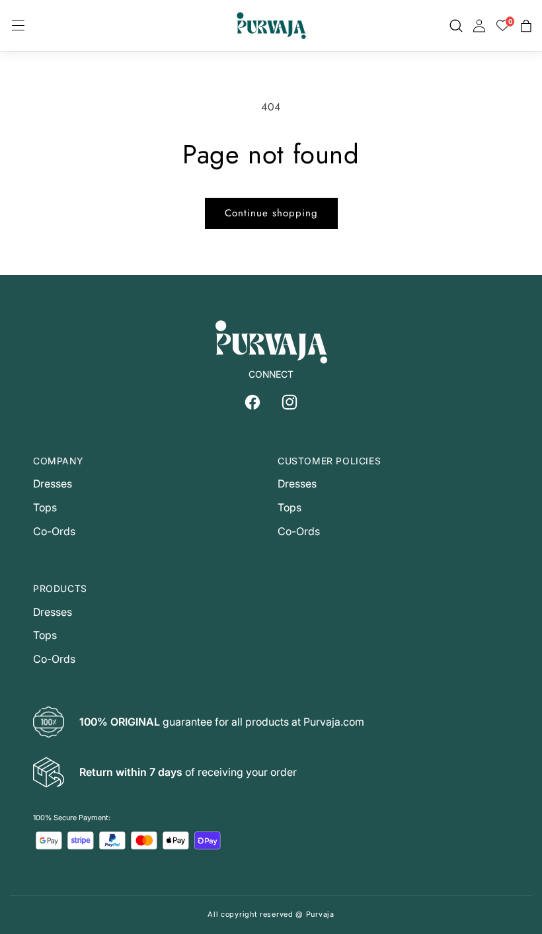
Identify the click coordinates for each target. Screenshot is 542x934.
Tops (45, 507)
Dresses (52, 483)
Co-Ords (54, 531)
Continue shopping (271, 213)
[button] (18, 26)
